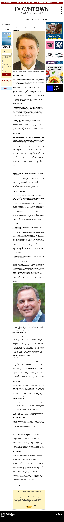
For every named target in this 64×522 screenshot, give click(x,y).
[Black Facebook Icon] (62, 7)
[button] (22, 19)
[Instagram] (62, 9)
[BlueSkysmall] (62, 13)
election (14, 481)
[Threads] (62, 11)
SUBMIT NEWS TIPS (50, 44)
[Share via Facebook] (13, 485)
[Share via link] (19, 485)
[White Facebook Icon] (56, 514)
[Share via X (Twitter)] (16, 485)
